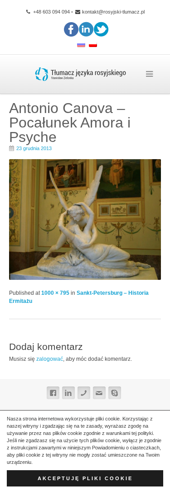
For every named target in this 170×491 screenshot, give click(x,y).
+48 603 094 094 (51, 11)
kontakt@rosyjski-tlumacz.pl (113, 11)
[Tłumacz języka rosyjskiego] (80, 74)
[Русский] (81, 45)
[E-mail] (99, 393)
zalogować (49, 359)
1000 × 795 (55, 293)
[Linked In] (68, 393)
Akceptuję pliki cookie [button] (85, 478)
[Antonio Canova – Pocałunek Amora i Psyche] (85, 277)
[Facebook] (53, 393)
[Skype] (114, 393)
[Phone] (84, 393)
